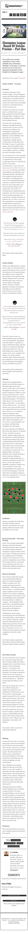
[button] (5, 12)
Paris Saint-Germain (13, 846)
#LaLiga (5, 308)
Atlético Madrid (16, 840)
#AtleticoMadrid (8, 306)
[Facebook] (10, 14)
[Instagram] (17, 14)
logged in (13, 887)
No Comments (22, 52)
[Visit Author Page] (6, 853)
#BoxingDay (10, 223)
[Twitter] (14, 14)
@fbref (14, 239)
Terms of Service (14, 923)
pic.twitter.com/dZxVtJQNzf (14, 325)
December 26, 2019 (14, 246)
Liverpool (19, 843)
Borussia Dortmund (10, 843)
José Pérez (11, 78)
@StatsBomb (20, 239)
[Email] (21, 14)
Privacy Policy (14, 921)
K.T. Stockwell (21, 78)
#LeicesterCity (19, 229)
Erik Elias (15, 52)
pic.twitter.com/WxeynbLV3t (14, 241)
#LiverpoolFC (8, 229)
